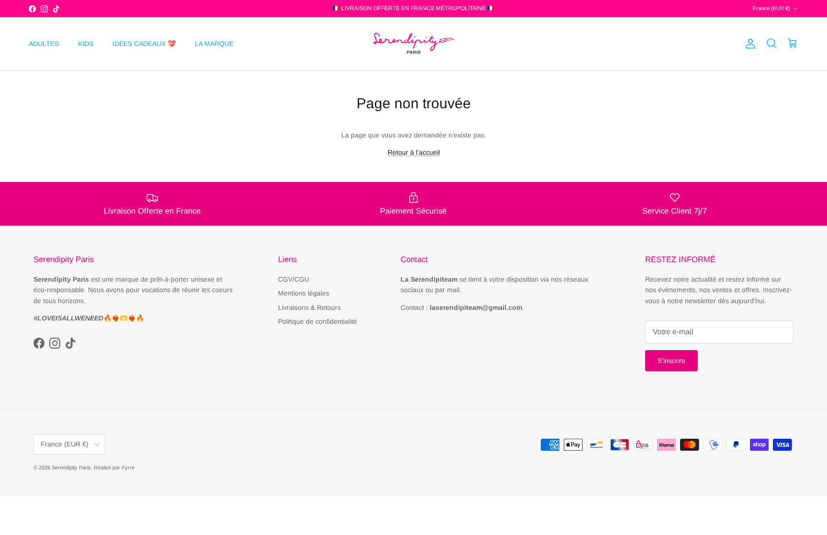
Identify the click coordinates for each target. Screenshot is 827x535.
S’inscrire (671, 360)
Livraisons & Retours (309, 307)
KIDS (85, 43)
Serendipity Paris (71, 467)
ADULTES (44, 43)
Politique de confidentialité (317, 321)
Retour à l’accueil (414, 152)
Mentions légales (303, 293)
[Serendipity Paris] (413, 44)
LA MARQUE (214, 43)
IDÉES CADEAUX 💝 (144, 43)
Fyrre (128, 467)
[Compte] (748, 43)
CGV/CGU (293, 279)
